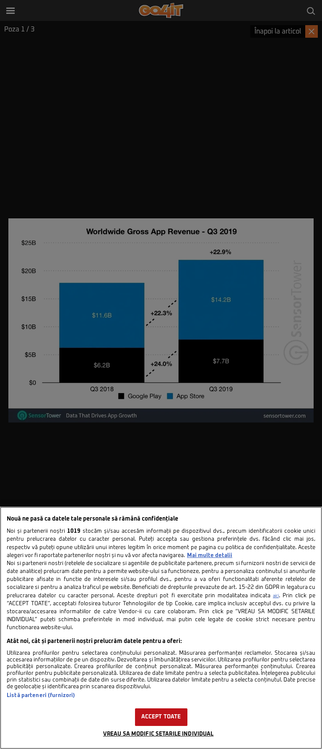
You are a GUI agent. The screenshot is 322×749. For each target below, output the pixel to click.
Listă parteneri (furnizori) (41, 695)
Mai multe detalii (209, 555)
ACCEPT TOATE (161, 717)
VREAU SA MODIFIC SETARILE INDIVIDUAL (158, 734)
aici (276, 596)
